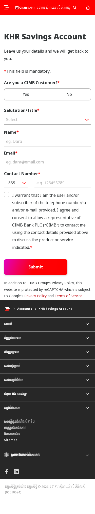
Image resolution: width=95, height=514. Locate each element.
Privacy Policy (35, 296)
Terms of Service (68, 296)
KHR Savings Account (55, 309)
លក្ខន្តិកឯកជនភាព (15, 428)
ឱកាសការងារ (12, 434)
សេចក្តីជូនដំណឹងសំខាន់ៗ (19, 422)
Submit (35, 267)
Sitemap (10, 440)
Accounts (24, 309)
